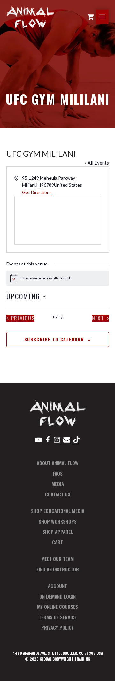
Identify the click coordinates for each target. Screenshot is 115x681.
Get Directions (37, 192)
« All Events (96, 162)
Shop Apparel (57, 531)
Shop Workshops (58, 521)
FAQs (58, 473)
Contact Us (57, 494)
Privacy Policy (57, 627)
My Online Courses (57, 606)
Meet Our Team (57, 558)
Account (57, 585)
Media (57, 483)
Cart (57, 542)
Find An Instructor (57, 569)
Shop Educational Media (57, 510)
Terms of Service (58, 617)
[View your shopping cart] (91, 17)
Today (57, 317)
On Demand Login (57, 596)
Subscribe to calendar (54, 339)
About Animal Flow (58, 462)
